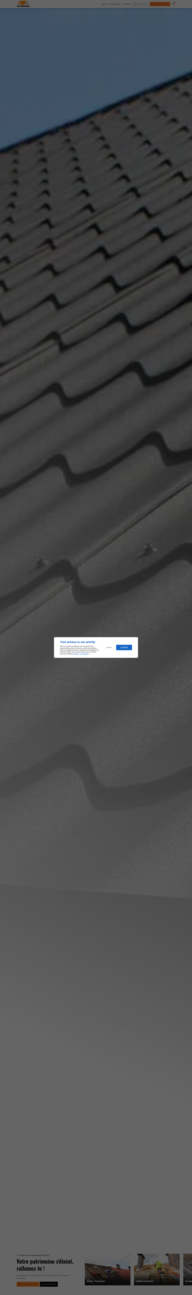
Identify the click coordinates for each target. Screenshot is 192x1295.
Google (75, 654)
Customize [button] (109, 647)
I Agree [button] (124, 647)
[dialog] (96, 647)
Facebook (84, 654)
